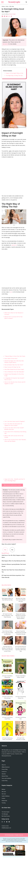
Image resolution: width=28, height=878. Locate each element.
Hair (7, 6)
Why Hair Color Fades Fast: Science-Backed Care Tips (20, 600)
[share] (13, 846)
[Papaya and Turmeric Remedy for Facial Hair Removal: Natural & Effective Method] (20, 607)
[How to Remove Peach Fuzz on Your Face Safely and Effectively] (7, 624)
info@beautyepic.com (6, 827)
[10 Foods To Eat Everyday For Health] (20, 728)
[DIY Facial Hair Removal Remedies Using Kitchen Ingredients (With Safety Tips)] (20, 640)
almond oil (14, 245)
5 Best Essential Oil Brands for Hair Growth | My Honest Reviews (8, 847)
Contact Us (4, 771)
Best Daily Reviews (6, 816)
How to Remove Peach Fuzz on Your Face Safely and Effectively (7, 633)
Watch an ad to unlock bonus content (12, 485)
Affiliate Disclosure (6, 767)
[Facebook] (4, 822)
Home (3, 6)
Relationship (4, 800)
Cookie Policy (4, 780)
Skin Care (4, 791)
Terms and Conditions (6, 778)
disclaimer (5, 44)
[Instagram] (2, 822)
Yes (5, 550)
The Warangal (5, 814)
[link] (5, 847)
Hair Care (4, 793)
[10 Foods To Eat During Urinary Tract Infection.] (7, 728)
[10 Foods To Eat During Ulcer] (20, 707)
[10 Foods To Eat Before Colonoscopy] (7, 666)
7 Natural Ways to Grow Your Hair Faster (14, 356)
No (12, 550)
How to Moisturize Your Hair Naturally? (14, 371)
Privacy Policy (5, 769)
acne (11, 292)
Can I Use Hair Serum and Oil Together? (14, 421)
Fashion (3, 798)
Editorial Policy (5, 776)
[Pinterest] (9, 822)
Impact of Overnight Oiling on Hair (14, 73)
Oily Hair (11, 6)
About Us (4, 764)
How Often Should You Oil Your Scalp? (14, 369)
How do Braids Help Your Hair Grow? (13, 364)
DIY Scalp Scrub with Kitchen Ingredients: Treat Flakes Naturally (7, 615)
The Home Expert (5, 811)
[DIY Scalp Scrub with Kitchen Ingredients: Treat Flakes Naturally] (7, 607)
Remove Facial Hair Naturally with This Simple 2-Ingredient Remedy (20, 633)
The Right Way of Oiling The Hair (14, 75)
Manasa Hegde (12, 14)
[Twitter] (6, 822)
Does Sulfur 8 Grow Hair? (10, 358)
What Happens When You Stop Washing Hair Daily (13, 560)
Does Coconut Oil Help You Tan (12, 367)
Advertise (4, 773)
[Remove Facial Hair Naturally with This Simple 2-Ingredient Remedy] (20, 624)
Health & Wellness (6, 796)
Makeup (3, 789)
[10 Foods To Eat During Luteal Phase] (7, 707)
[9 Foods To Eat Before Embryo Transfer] (20, 666)
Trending (4, 802)
